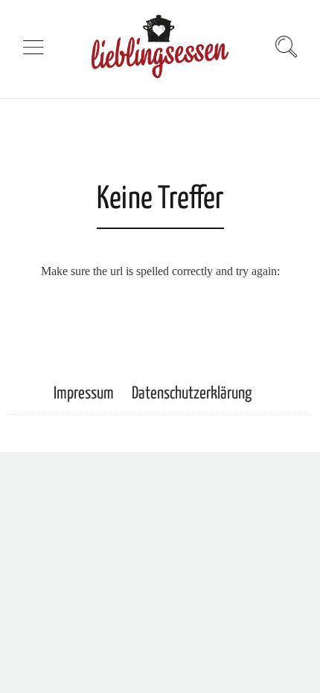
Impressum (84, 393)
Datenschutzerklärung (192, 393)
